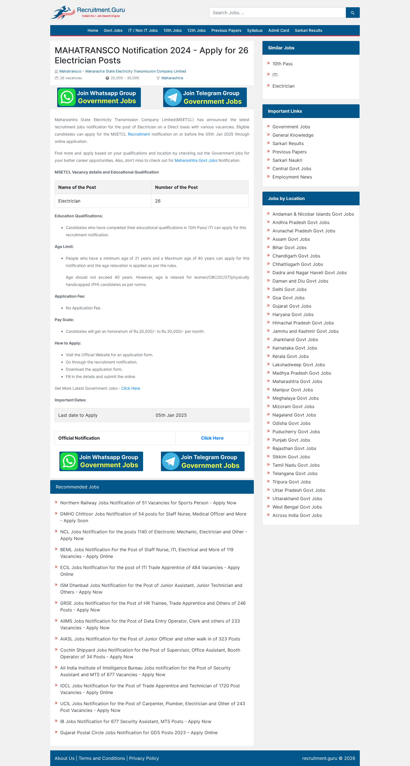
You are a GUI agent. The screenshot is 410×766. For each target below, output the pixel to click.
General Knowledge (292, 135)
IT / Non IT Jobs (143, 30)
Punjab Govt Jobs (291, 440)
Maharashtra (172, 78)
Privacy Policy (144, 758)
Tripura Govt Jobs (291, 482)
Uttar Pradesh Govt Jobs (298, 490)
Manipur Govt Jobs (292, 389)
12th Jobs (196, 30)
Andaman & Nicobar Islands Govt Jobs (313, 214)
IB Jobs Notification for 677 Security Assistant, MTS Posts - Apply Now (135, 721)
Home (93, 30)
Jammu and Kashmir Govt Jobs (305, 331)
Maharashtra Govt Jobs (196, 160)
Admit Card (278, 30)
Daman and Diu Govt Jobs (300, 281)
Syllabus (255, 30)
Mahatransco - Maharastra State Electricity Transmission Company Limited (122, 71)
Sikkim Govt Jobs (291, 456)
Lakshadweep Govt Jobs (298, 364)
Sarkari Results (308, 30)
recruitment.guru (319, 758)
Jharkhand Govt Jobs (295, 339)
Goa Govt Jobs (288, 297)
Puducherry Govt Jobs (296, 431)
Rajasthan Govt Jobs (294, 448)
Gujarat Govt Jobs (291, 306)
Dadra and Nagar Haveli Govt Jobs (309, 272)
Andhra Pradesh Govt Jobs (300, 222)
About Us (64, 758)
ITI (275, 75)
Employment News (292, 177)
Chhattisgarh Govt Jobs (297, 264)
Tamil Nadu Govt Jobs (296, 465)
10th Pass (282, 63)
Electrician (283, 86)
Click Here (130, 388)
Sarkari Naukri (287, 160)
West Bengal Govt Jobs (297, 507)
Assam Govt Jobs (291, 239)
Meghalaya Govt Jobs (295, 398)
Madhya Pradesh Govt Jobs (301, 373)
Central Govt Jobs (291, 168)
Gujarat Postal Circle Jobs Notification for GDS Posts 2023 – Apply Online (139, 732)
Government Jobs (291, 126)
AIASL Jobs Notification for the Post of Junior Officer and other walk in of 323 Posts (150, 639)
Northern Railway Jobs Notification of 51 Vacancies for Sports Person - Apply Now (148, 502)
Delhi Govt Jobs (289, 289)
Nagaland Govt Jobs (294, 415)
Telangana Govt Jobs (294, 473)
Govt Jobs (113, 30)
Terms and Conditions (102, 758)
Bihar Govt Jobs (289, 247)
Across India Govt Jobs (297, 515)
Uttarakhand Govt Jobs (297, 498)
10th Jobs (172, 30)
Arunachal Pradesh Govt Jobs (303, 230)
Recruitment (139, 134)
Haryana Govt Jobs (292, 314)
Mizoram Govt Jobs (293, 406)
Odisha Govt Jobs (291, 423)
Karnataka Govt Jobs (294, 348)
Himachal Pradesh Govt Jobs (303, 323)
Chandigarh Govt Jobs (296, 256)
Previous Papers (226, 30)
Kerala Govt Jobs (290, 356)
